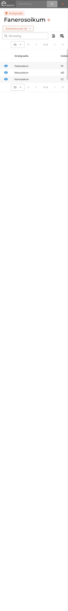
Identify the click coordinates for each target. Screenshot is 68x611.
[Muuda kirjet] (49, 20)
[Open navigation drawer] (62, 4)
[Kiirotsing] (52, 4)
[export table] (53, 36)
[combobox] (17, 44)
